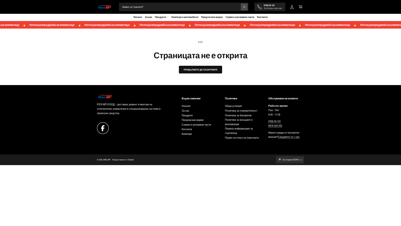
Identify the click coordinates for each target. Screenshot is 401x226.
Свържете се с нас (289, 136)
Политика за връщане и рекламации (239, 122)
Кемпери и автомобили (185, 17)
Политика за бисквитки (238, 115)
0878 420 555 (275, 125)
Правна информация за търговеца (239, 131)
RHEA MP (107, 160)
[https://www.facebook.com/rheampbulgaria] (103, 127)
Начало (137, 17)
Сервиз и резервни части (240, 17)
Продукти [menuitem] (160, 17)
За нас (148, 17)
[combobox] (184, 7)
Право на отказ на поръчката (242, 137)
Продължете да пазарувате (200, 69)
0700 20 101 (274, 121)
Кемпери (187, 133)
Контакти (262, 17)
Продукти (187, 115)
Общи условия (233, 106)
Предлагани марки (212, 17)
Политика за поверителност (241, 110)
